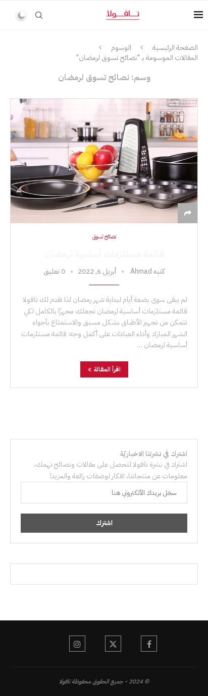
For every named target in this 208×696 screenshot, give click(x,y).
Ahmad (141, 271)
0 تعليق (54, 271)
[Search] (39, 15)
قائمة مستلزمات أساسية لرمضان (104, 254)
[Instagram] (77, 644)
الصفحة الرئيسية (175, 48)
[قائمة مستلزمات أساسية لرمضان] (104, 160)
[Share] (187, 213)
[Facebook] (149, 644)
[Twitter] (113, 644)
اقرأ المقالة (107, 369)
